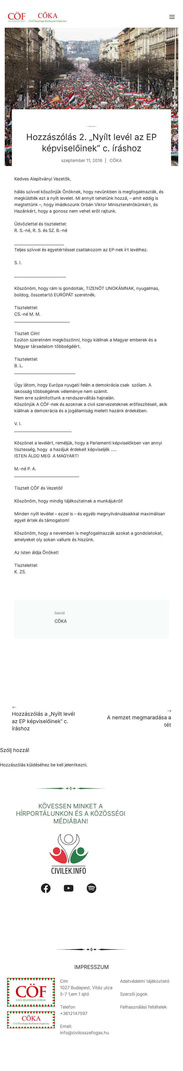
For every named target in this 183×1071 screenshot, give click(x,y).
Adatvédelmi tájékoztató (144, 981)
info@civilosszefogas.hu (84, 1032)
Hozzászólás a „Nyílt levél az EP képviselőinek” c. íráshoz (43, 721)
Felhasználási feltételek (143, 1006)
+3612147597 (73, 1013)
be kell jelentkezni (68, 764)
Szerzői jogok (133, 994)
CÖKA (116, 160)
